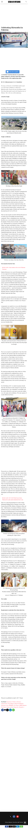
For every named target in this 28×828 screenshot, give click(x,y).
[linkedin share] (10, 710)
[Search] (26, 2)
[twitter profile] (10, 816)
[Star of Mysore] (14, 1)
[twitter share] (5, 710)
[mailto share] (7, 710)
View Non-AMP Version (18, 822)
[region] (14, 14)
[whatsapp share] (13, 710)
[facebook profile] (14, 816)
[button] (6, 826)
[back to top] (25, 822)
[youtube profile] (17, 816)
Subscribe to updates (13, 71)
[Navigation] (1, 1)
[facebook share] (2, 710)
